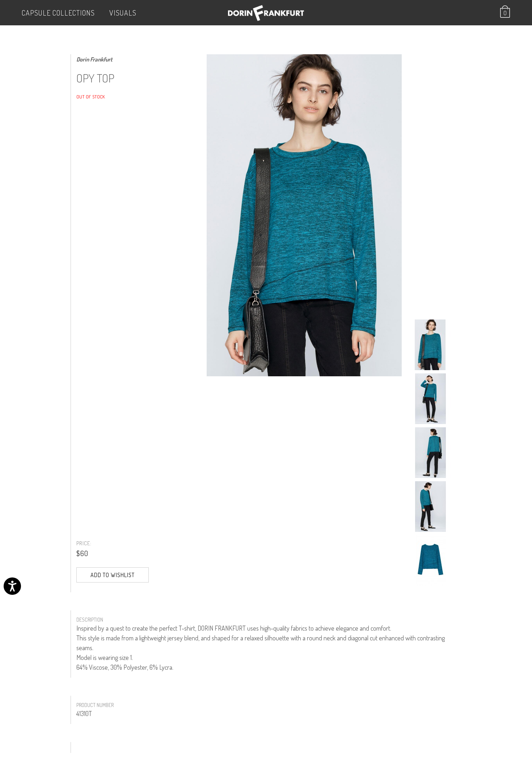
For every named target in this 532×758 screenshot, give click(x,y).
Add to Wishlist (112, 575)
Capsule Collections (58, 12)
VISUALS (122, 12)
